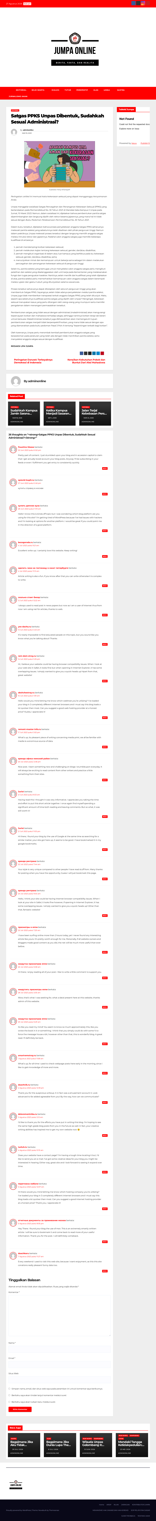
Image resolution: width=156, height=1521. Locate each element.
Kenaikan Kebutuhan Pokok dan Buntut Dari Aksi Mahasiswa (86, 361)
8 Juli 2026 (53, 1449)
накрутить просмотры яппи (33, 989)
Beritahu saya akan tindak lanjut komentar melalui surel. (39, 1395)
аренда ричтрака (27, 861)
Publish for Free (148, 143)
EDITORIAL (21, 90)
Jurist (21, 791)
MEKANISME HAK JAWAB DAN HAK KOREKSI (110, 1510)
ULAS (95, 90)
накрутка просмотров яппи (32, 964)
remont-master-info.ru (29, 729)
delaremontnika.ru (27, 1114)
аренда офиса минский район (34, 758)
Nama (12, 1343)
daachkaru (23, 1253)
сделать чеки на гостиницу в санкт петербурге (43, 568)
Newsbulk (42, 1510)
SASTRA (121, 90)
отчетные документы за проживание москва (42, 1220)
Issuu (134, 143)
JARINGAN (125, 1505)
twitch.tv (22, 1147)
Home (101, 1505)
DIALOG (55, 90)
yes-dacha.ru (24, 627)
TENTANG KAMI (144, 1516)
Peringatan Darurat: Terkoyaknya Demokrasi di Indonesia (33, 361)
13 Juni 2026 (89, 1449)
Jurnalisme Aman (18, 96)
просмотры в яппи (28, 927)
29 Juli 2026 (18, 1449)
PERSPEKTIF (82, 90)
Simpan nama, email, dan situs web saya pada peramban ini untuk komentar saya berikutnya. (57, 1389)
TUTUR (68, 90)
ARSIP (109, 1505)
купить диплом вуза (29, 506)
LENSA (107, 90)
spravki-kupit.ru (26, 480)
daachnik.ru (24, 1085)
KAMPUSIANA (98, 1438)
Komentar (14, 1292)
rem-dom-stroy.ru (27, 656)
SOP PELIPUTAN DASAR (140, 1510)
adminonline (28, 130)
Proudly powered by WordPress (18, 1510)
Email (12, 1358)
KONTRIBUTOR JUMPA (141, 1505)
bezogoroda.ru (25, 542)
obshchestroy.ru (26, 692)
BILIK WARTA (38, 90)
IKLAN (116, 1505)
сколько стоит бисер (29, 597)
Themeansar (54, 1510)
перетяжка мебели (28, 1184)
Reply (105, 468)
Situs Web (14, 1373)
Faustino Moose (26, 447)
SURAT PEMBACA (128, 1516)
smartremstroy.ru (27, 1055)
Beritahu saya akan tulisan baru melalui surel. (33, 1402)
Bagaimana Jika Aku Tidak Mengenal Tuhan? (23, 1445)
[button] (149, 93)
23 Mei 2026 (125, 1449)
